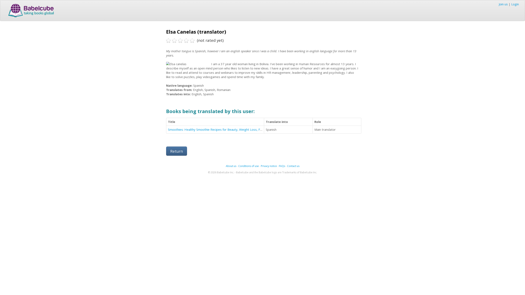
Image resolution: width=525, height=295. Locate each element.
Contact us (293, 166)
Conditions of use (248, 166)
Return (176, 151)
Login (515, 4)
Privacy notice (269, 166)
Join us (503, 4)
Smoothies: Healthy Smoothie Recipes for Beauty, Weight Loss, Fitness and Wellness (228, 129)
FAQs (282, 166)
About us (231, 166)
